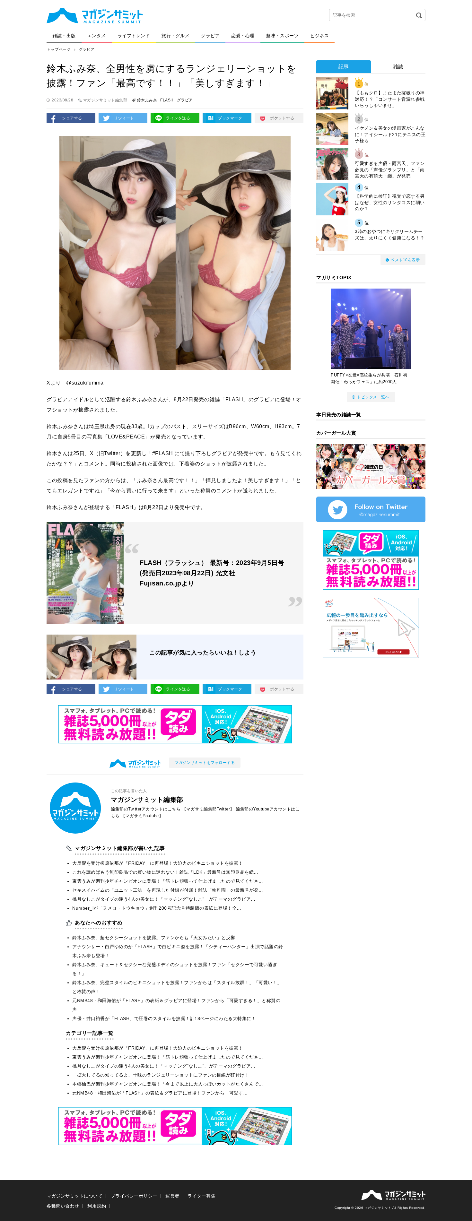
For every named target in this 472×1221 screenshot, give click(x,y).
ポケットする (282, 118)
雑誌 (398, 66)
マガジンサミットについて (74, 1196)
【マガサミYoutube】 (142, 815)
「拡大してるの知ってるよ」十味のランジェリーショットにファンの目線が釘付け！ (160, 1075)
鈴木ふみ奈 (147, 100)
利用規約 (96, 1205)
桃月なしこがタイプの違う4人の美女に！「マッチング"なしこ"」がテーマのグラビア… (164, 899)
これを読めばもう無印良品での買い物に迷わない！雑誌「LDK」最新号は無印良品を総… (165, 872)
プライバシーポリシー (134, 1196)
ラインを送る (178, 118)
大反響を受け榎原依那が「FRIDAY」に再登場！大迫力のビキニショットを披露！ (157, 863)
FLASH (167, 100)
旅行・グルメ (175, 35)
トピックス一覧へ (373, 397)
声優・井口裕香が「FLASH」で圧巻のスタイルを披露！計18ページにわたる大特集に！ (164, 1018)
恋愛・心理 (243, 35)
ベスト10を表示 (405, 260)
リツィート (124, 118)
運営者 (172, 1196)
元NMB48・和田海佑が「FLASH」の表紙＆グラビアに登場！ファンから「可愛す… (160, 1092)
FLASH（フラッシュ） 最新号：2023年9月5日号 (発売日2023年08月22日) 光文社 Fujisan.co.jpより (212, 573)
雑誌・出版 (64, 35)
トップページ (59, 49)
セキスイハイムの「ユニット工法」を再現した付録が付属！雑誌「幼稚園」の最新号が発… (167, 890)
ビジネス (319, 35)
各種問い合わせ (63, 1205)
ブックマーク (230, 118)
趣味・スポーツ (282, 35)
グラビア (210, 35)
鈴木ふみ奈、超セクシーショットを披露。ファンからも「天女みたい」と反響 (153, 937)
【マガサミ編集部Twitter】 (208, 809)
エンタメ (96, 35)
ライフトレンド (134, 35)
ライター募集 (201, 1196)
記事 (343, 66)
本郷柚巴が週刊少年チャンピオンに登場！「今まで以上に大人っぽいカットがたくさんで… (167, 1084)
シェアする (72, 118)
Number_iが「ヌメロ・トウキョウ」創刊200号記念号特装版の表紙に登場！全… (156, 908)
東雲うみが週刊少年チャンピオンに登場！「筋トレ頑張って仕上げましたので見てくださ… (167, 881)
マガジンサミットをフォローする (205, 762)
